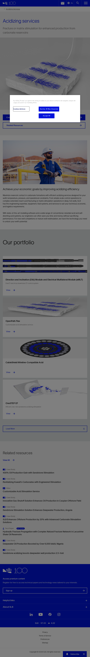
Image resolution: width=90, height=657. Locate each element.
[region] (45, 108)
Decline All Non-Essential (49, 109)
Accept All (46, 115)
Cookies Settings (19, 109)
